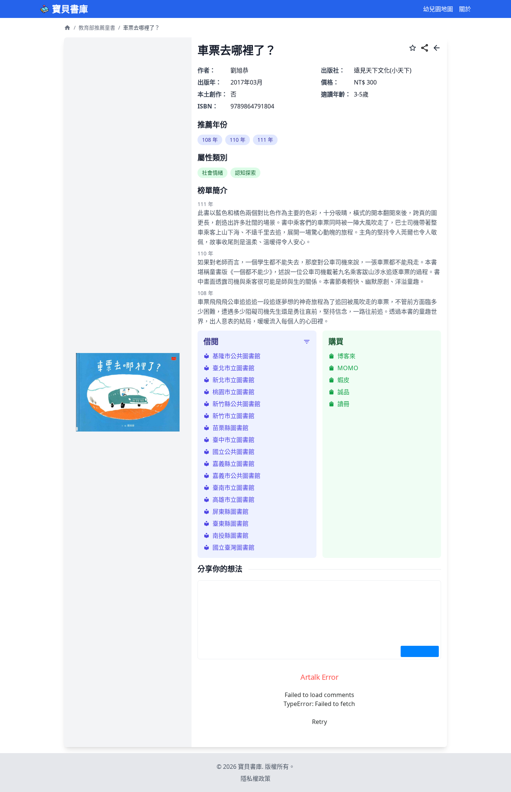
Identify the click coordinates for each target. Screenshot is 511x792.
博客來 (346, 356)
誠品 (343, 392)
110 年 (237, 139)
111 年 (265, 139)
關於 (465, 9)
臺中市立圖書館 (233, 440)
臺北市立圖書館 (233, 368)
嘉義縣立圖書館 (233, 464)
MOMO (347, 368)
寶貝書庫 (70, 9)
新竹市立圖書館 (233, 416)
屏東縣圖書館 (230, 511)
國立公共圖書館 (233, 452)
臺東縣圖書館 (230, 523)
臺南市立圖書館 (233, 488)
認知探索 (245, 172)
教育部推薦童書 (97, 27)
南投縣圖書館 (230, 535)
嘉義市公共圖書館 (236, 476)
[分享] (424, 49)
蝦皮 (343, 380)
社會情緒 (212, 172)
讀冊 (343, 404)
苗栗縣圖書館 (230, 428)
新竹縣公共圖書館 (236, 404)
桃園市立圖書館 (233, 392)
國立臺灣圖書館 (233, 547)
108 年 (210, 139)
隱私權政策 (255, 778)
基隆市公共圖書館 (236, 356)
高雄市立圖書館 (233, 499)
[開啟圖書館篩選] (306, 342)
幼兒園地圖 (438, 9)
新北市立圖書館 (233, 380)
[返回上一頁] (436, 49)
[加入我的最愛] (412, 49)
